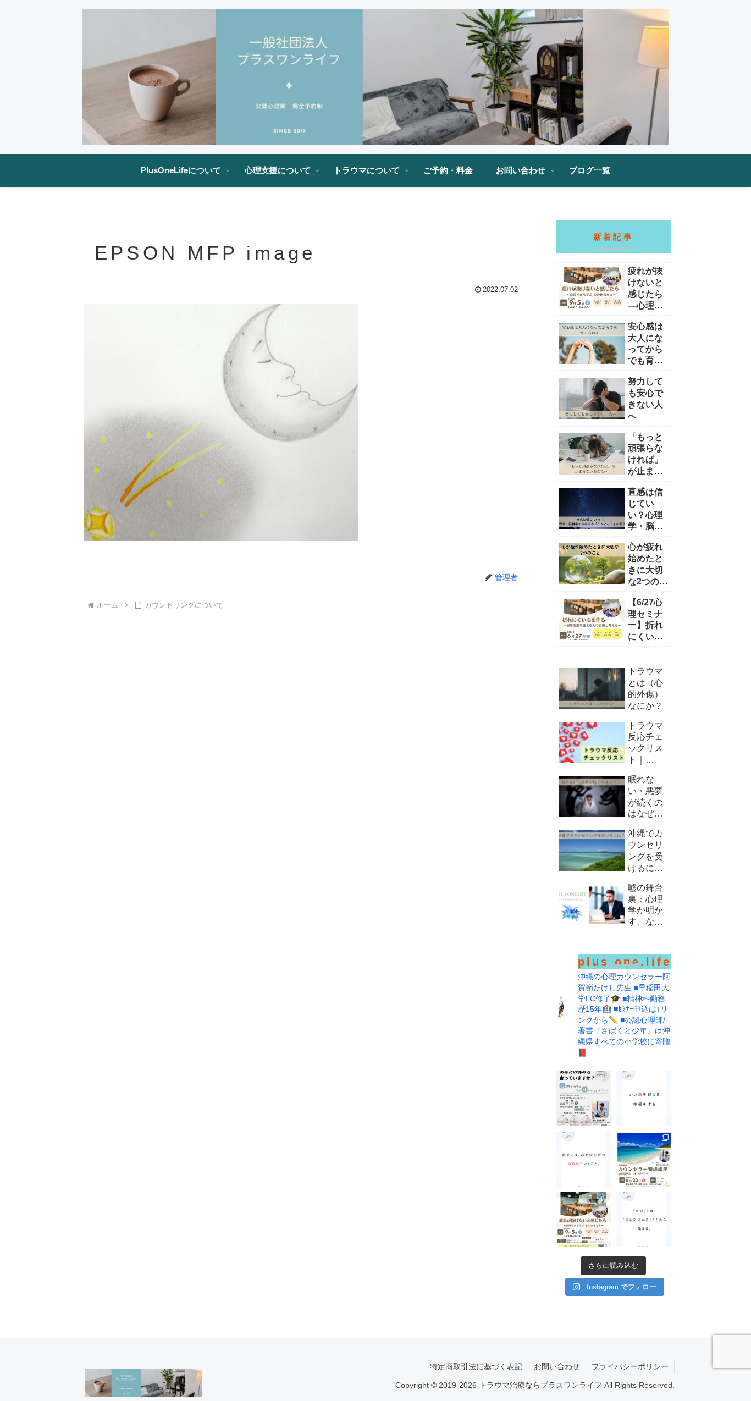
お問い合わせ (557, 1366)
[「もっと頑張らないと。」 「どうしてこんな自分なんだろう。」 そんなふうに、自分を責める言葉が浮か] (643, 1219)
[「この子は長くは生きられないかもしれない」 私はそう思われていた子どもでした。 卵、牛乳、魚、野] (643, 1159)
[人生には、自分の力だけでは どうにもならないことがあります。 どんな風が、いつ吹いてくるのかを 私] (643, 1098)
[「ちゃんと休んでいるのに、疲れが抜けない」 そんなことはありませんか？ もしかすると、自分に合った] (583, 1098)
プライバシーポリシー (630, 1366)
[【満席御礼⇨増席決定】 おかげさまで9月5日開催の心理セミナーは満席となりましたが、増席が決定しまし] (583, 1219)
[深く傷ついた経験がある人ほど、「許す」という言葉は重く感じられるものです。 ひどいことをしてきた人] (583, 1159)
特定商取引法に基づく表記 (476, 1366)
